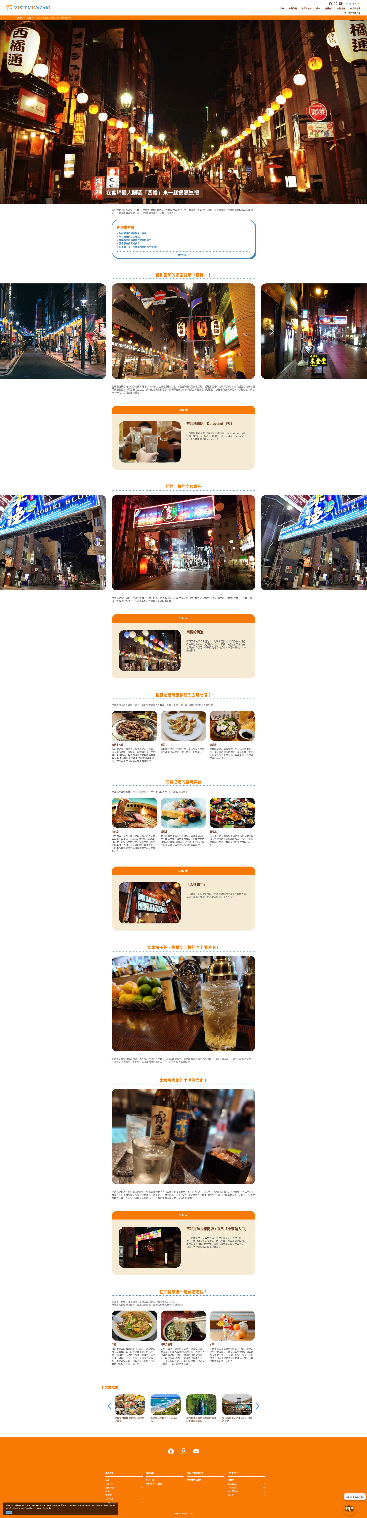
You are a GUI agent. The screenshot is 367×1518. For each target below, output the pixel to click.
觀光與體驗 (110, 1487)
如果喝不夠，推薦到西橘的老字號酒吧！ (139, 246)
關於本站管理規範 (195, 1480)
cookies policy (27, 1508)
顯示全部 (182, 254)
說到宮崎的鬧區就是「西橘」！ (135, 233)
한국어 (231, 1495)
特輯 (29, 17)
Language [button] (351, 3)
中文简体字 (233, 1487)
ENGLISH (232, 1484)
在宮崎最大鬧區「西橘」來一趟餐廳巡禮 (53, 17)
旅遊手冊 (150, 1480)
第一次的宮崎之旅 (352, 13)
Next (272, 331)
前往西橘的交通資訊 (129, 236)
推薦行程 (109, 1484)
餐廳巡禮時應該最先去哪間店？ (135, 240)
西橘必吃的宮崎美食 (129, 243)
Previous (95, 331)
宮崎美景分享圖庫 (154, 1484)
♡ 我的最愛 (110, 1502)
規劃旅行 (109, 1495)
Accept (9, 1512)
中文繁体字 (233, 1491)
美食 (107, 1491)
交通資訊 (109, 1498)
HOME (20, 17)
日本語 (231, 1480)
